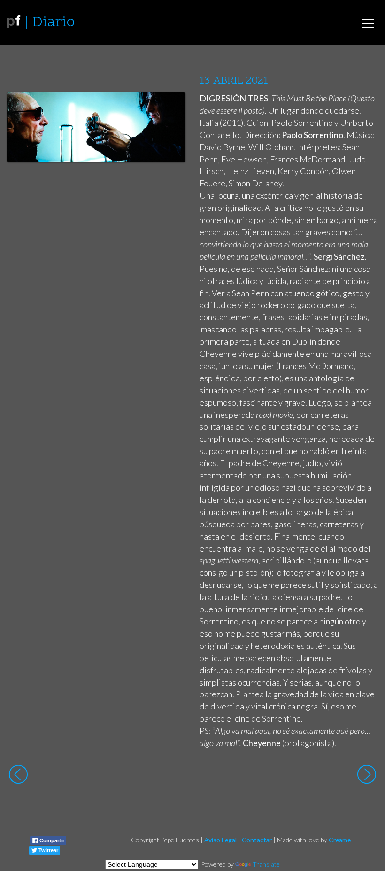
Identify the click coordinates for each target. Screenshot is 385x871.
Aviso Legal (220, 840)
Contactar (257, 840)
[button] (171, 108)
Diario (53, 22)
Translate (266, 864)
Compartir (51, 840)
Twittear (47, 850)
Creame (340, 840)
